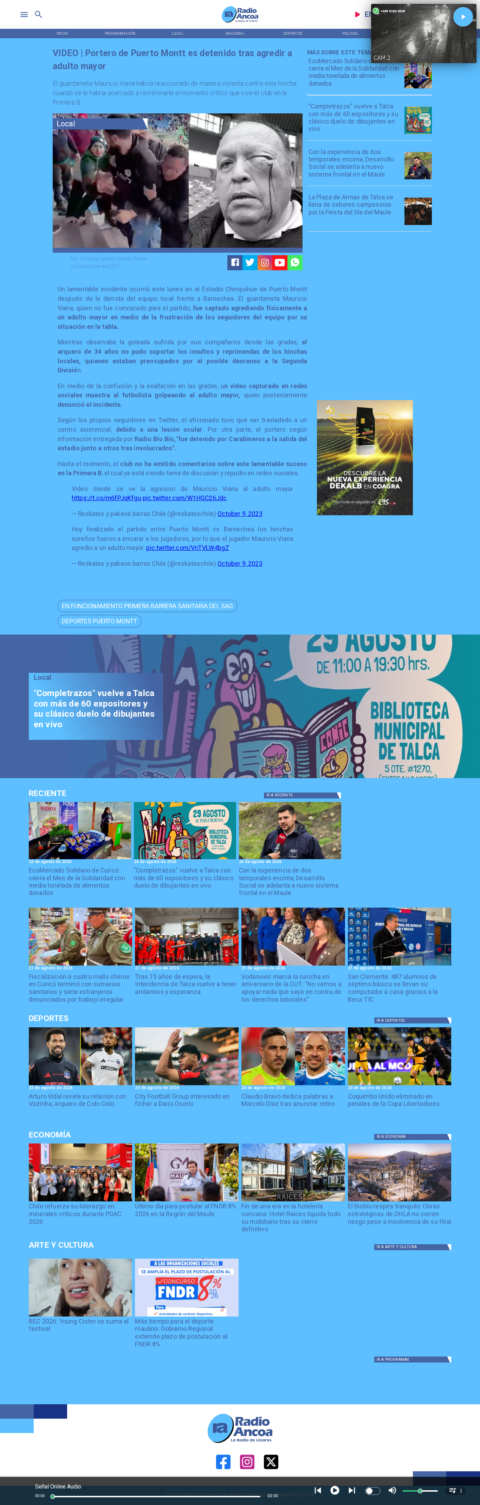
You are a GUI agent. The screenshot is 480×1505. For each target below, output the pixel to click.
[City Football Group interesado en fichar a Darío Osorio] (187, 1085)
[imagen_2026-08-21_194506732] (418, 224)
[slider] (52, 1496)
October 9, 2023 (240, 513)
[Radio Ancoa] (240, 22)
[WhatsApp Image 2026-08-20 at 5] (400, 965)
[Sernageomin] (80, 1201)
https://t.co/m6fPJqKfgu (106, 498)
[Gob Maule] (187, 1201)
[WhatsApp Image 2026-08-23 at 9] (418, 88)
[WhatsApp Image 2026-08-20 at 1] (187, 965)
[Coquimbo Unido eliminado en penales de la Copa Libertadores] (400, 1085)
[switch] (373, 1491)
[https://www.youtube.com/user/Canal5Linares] (280, 262)
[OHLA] (400, 1201)
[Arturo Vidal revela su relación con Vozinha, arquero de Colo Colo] (80, 1085)
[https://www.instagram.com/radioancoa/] (265, 262)
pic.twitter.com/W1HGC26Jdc (185, 498)
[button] (147, 606)
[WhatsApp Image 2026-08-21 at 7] (80, 965)
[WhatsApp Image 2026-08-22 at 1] (418, 133)
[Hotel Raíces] (293, 1201)
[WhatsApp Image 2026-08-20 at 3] (293, 965)
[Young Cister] (80, 1316)
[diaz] (293, 1085)
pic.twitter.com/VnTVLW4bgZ (187, 547)
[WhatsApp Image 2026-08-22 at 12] (418, 179)
